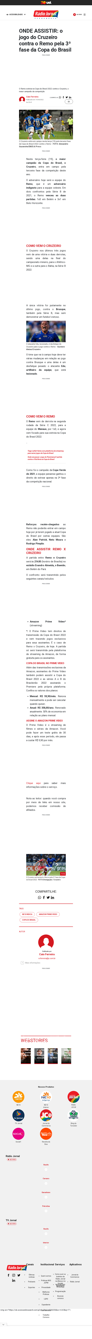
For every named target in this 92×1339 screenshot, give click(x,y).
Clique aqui (33, 783)
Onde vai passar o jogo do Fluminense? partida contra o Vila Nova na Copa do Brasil (45, 458)
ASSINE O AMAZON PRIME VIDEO (44, 720)
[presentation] (57, 864)
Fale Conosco (46, 1310)
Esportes (31, 1287)
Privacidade (46, 1287)
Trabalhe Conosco (46, 1316)
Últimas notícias (32, 1276)
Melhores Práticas (46, 1293)
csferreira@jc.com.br (46, 958)
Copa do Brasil (29, 920)
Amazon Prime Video (48, 914)
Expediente (46, 1305)
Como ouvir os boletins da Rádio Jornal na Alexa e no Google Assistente (60, 1280)
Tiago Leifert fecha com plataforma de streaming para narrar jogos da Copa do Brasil (46, 452)
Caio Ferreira (32, 97)
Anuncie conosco (60, 1297)
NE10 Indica (27, 914)
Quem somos (46, 1276)
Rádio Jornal (75, 1282)
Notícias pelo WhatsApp (60, 1286)
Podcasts (31, 1282)
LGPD (46, 1299)
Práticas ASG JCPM (46, 1282)
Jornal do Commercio (74, 1276)
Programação (60, 1291)
